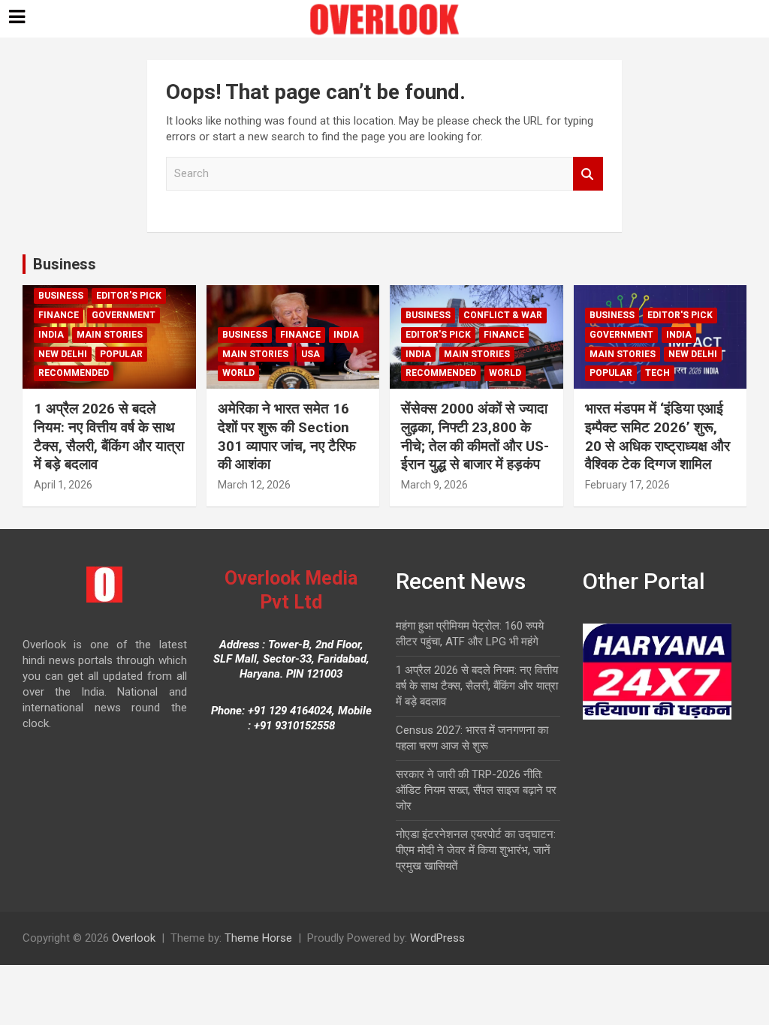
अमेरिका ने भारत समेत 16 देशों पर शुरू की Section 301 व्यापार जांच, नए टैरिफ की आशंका (287, 436)
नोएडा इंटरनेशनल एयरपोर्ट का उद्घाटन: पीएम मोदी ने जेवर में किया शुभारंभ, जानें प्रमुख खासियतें (476, 850)
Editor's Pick (128, 295)
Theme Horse (258, 938)
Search (588, 174)
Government (123, 315)
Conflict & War (502, 315)
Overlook (133, 938)
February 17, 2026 (627, 485)
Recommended (73, 373)
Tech (657, 373)
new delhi (62, 354)
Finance (58, 315)
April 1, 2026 (63, 485)
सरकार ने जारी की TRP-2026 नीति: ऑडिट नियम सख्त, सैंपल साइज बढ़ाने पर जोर (476, 790)
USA (310, 354)
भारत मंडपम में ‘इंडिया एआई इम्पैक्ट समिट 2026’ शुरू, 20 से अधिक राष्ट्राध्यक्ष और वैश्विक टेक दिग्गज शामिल (657, 436)
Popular (121, 354)
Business (64, 264)
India (51, 334)
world (238, 373)
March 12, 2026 (254, 485)
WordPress (437, 938)
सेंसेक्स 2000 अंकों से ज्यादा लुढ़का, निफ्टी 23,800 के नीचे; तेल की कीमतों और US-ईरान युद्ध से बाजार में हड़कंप (475, 436)
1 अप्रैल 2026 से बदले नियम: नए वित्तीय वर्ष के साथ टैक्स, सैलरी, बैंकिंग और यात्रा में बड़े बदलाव (109, 436)
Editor (115, 485)
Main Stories (110, 334)
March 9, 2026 (434, 485)
